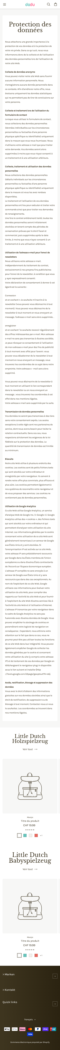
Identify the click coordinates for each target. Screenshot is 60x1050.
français (28, 1019)
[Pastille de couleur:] (19, 835)
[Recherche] (48, 4)
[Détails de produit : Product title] (30, 786)
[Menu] (4, 4)
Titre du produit (30, 820)
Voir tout (28, 749)
